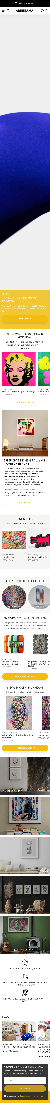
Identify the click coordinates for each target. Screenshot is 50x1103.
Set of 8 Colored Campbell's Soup (10, 663)
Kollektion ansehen (25, 676)
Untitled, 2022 (9, 557)
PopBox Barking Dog (38, 557)
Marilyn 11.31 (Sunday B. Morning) (18, 391)
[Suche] (8, 10)
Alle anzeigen (24, 402)
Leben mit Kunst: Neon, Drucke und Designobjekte (18, 1046)
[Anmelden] (42, 10)
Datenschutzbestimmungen (32, 1096)
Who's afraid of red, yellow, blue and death (17, 736)
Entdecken (25, 502)
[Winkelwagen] (47, 10)
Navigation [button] (3, 10)
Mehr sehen (25, 319)
